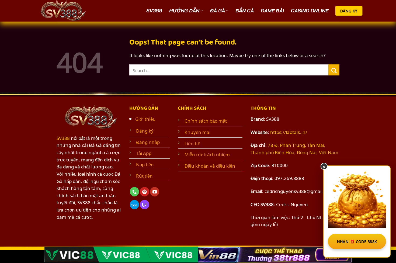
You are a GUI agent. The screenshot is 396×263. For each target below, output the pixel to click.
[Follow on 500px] (134, 204)
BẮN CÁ (244, 11)
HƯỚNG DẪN (184, 11)
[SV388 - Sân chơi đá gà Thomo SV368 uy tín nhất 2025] (65, 11)
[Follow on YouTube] (154, 191)
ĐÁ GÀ (217, 11)
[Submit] (333, 69)
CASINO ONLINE (309, 11)
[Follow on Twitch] (144, 204)
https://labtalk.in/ (288, 132)
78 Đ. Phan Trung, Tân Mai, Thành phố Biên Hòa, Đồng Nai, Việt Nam (294, 148)
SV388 (154, 11)
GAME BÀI (272, 11)
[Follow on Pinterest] (144, 191)
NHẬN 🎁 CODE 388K (357, 241)
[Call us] (134, 191)
